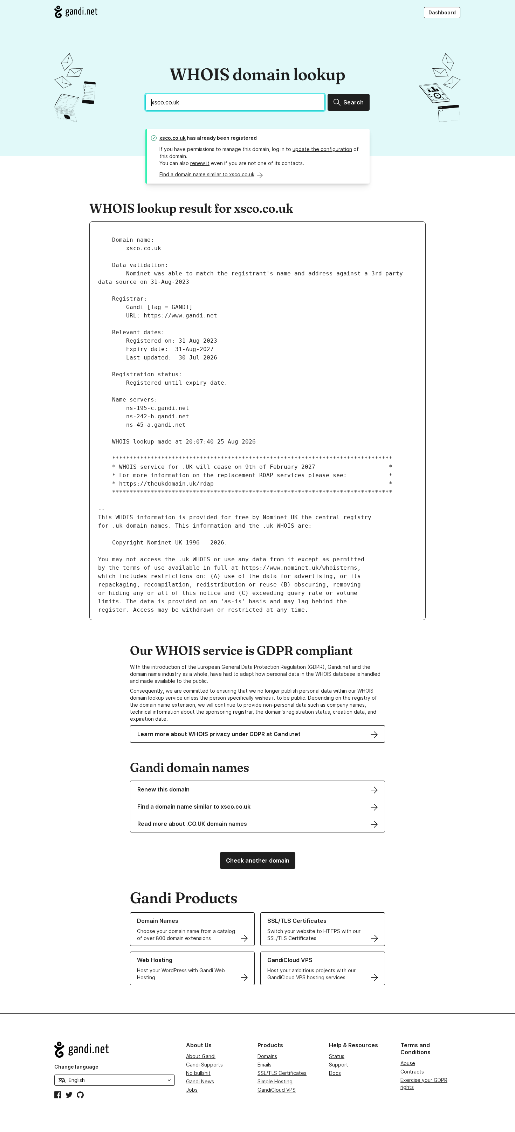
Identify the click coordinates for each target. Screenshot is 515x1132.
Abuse (407, 1063)
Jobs (192, 1090)
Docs (335, 1073)
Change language (76, 1067)
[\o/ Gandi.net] (114, 1050)
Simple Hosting (275, 1081)
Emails (265, 1065)
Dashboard (442, 12)
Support (338, 1065)
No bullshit (198, 1073)
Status (336, 1056)
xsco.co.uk (172, 138)
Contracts (412, 1072)
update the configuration (322, 149)
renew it (200, 163)
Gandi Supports (204, 1065)
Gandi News (200, 1081)
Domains (267, 1056)
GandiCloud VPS (277, 1090)
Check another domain (257, 860)
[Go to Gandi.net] (75, 12)
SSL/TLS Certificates (282, 1073)
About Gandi (200, 1056)
